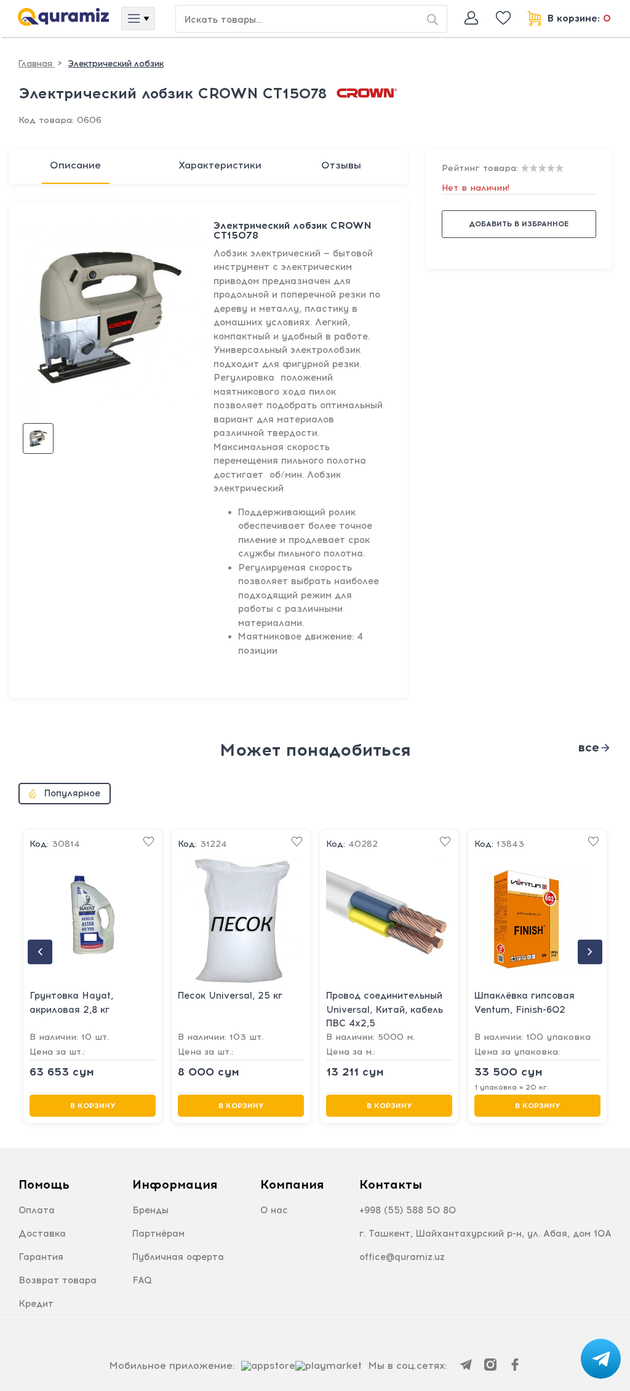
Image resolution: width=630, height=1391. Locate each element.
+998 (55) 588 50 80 (407, 1210)
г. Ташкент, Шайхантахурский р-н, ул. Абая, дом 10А (485, 1233)
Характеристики (219, 165)
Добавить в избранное (518, 224)
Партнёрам (158, 1233)
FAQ (142, 1280)
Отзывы (341, 165)
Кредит (36, 1303)
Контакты (390, 1184)
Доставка (42, 1233)
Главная (36, 63)
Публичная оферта (178, 1256)
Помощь (44, 1184)
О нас (274, 1210)
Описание (75, 165)
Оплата (36, 1210)
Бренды (150, 1210)
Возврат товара (57, 1280)
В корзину (93, 1105)
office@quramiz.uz (402, 1256)
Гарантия (40, 1256)
